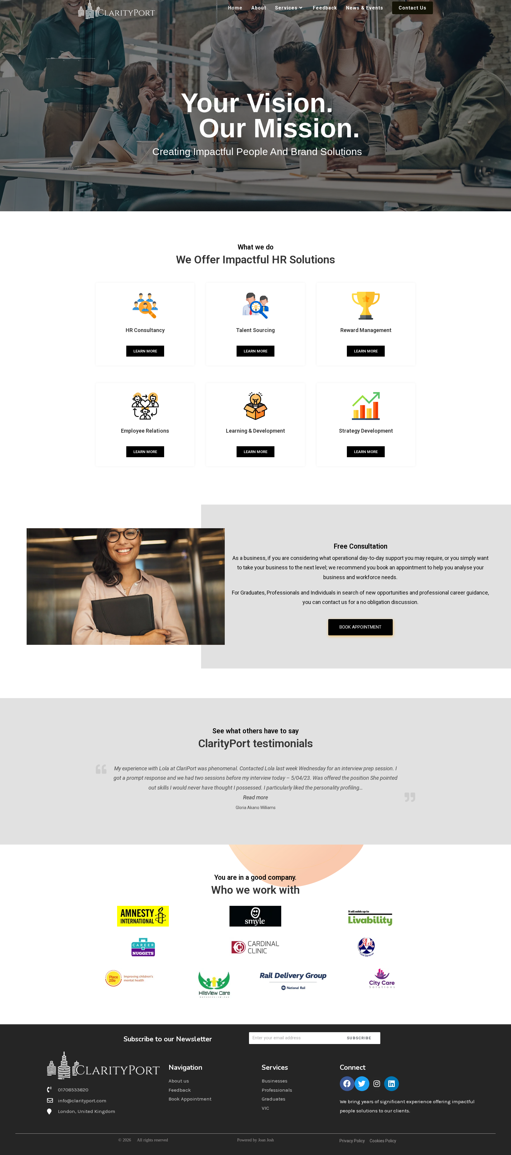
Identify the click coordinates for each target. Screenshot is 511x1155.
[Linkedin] (391, 1083)
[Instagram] (376, 1083)
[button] (255, 797)
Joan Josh (266, 1140)
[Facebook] (347, 1083)
